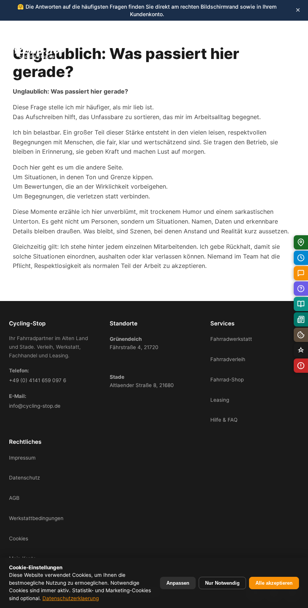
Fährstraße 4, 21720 (134, 343)
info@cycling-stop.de (34, 406)
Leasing (219, 400)
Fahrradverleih (227, 359)
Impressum (22, 458)
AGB (14, 498)
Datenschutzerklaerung (70, 598)
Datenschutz (24, 478)
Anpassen (177, 583)
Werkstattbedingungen (36, 518)
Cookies (18, 538)
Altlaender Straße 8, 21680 (142, 381)
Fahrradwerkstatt (231, 339)
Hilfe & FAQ (223, 420)
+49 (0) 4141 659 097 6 (37, 380)
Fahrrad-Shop (227, 380)
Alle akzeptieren (274, 583)
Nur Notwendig (222, 583)
